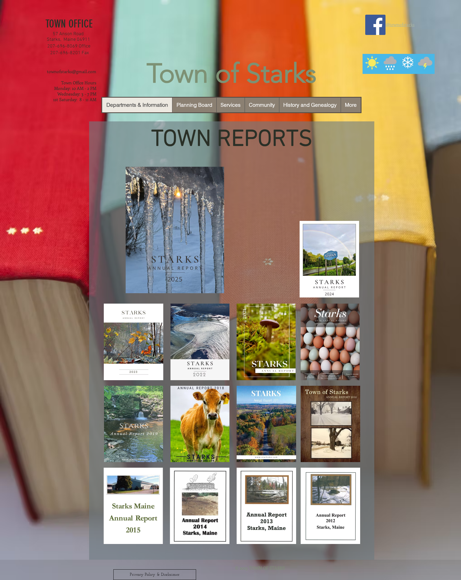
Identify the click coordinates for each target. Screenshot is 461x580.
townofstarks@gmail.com (71, 71)
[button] (262, 105)
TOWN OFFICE (69, 24)
